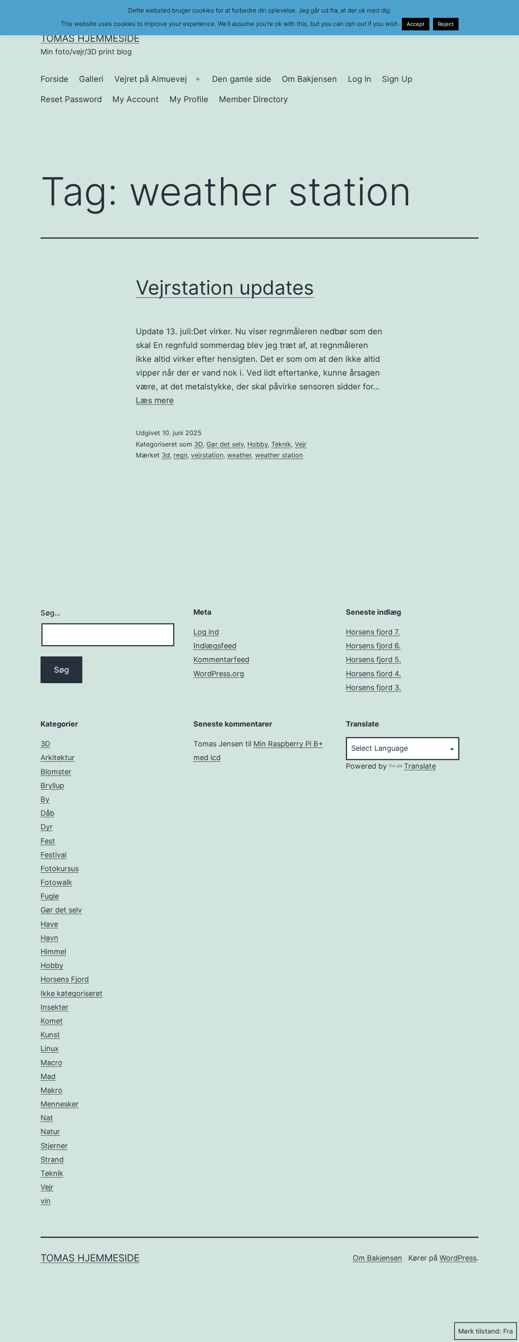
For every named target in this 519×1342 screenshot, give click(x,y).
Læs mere (155, 400)
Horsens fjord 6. (373, 645)
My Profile (188, 99)
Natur (50, 1131)
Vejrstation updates (225, 287)
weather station (279, 455)
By (45, 799)
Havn (49, 938)
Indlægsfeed (214, 645)
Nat (47, 1117)
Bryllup (52, 785)
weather (239, 455)
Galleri (91, 79)
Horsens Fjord (65, 979)
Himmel (53, 951)
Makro (51, 1090)
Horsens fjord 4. (373, 673)
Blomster (56, 771)
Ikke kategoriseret (72, 993)
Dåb (47, 813)
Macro (51, 1062)
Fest (48, 841)
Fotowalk (56, 882)
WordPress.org (218, 673)
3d (166, 455)
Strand (52, 1159)
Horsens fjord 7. (373, 632)
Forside (55, 79)
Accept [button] (416, 24)
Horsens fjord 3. (373, 687)
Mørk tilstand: (479, 1331)
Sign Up (397, 79)
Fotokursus (60, 868)
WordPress (458, 1258)
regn (180, 455)
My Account (135, 99)
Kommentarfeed (221, 659)
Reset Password (71, 99)
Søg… (50, 613)
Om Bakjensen (309, 79)
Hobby (257, 444)
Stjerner (54, 1145)
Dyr (47, 827)
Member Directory (253, 99)
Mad (48, 1076)
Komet (52, 1021)
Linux (50, 1048)
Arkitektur (58, 757)
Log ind (206, 632)
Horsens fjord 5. (373, 659)
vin (46, 1201)
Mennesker (60, 1104)
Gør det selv (225, 444)
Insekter (55, 1007)
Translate (420, 766)
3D (198, 444)
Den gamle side (241, 79)
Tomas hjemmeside (90, 38)
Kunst (50, 1034)
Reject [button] (446, 24)
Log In (359, 79)
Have (49, 924)
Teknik (281, 444)
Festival (53, 855)
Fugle (50, 896)
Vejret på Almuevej (150, 79)
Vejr (301, 444)
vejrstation (207, 455)
